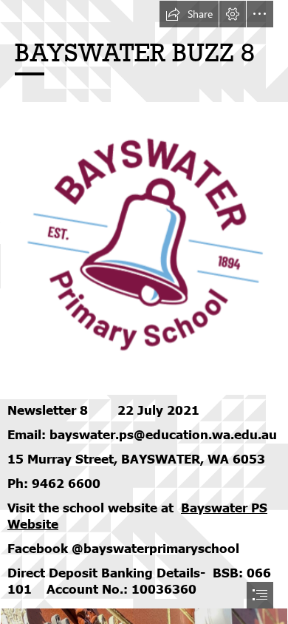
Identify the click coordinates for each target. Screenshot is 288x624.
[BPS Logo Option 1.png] (144, 247)
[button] (189, 14)
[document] (144, 312)
